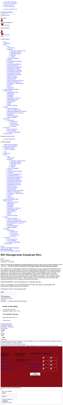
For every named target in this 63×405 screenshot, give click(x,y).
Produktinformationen (6, 325)
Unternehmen (4, 359)
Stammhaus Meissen (9, 147)
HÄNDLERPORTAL (11, 9)
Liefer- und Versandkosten (22, 364)
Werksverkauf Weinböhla (10, 3)
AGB (31, 361)
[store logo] (4, 18)
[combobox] (8, 14)
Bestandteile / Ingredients (7, 327)
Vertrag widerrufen (35, 370)
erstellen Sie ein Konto (52, 345)
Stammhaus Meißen (9, 5)
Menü (2, 36)
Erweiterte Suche (5, 15)
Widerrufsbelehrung (35, 367)
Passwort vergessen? (7, 399)
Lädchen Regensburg (9, 6)
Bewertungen (4, 328)
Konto (2, 246)
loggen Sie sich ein (38, 345)
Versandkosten (6, 320)
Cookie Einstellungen (35, 374)
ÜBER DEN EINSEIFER (10, 2)
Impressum (33, 357)
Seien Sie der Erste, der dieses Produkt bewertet (13, 344)
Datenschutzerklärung (35, 364)
